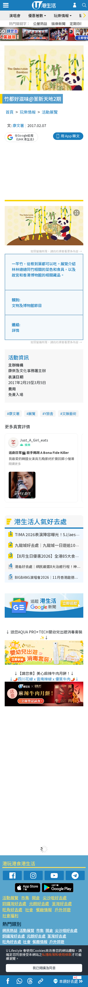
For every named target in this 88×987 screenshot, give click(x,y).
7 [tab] (33, 34)
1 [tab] (33, 28)
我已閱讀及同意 (44, 967)
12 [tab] (57, 34)
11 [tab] (52, 34)
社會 (29, 909)
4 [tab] (47, 28)
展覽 (31, 413)
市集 (25, 898)
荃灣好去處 (62, 903)
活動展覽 (50, 112)
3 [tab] (43, 28)
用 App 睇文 (70, 135)
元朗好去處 (39, 903)
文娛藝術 (69, 413)
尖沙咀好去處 (55, 898)
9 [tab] (43, 34)
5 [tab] (52, 28)
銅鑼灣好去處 (14, 903)
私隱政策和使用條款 (57, 954)
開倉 (36, 898)
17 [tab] (54, 39)
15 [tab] (45, 39)
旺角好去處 (12, 909)
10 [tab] (47, 34)
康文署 (18, 125)
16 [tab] (50, 39)
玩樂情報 (28, 112)
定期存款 (77, 23)
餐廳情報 (44, 909)
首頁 (10, 112)
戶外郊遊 (63, 909)
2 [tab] (38, 28)
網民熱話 (9, 930)
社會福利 (10, 915)
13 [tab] (36, 39)
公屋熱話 (40, 23)
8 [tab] (38, 34)
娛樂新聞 (58, 23)
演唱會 (14, 15)
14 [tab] (40, 39)
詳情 (15, 330)
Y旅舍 (48, 413)
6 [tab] (57, 28)
